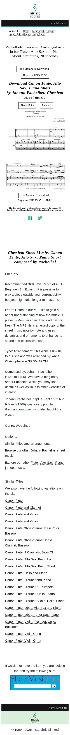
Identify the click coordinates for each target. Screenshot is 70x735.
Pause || (46, 105)
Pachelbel (47, 262)
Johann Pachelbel (43, 450)
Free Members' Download (33, 68)
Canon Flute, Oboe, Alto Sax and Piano (33, 607)
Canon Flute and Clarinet (23, 507)
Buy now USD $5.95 (35, 75)
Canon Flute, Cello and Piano (26, 573)
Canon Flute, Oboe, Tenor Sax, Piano (32, 614)
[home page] (35, 10)
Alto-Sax (46, 462)
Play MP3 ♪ (27, 105)
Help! (49, 200)
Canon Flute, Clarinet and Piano (28, 580)
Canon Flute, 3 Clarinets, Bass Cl (29, 552)
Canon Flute (14, 500)
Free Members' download (34, 195)
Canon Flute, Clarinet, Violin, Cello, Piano (34, 601)
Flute (34, 462)
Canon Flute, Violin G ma (23, 640)
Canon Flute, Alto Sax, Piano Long (29, 559)
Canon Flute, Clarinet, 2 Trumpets (29, 587)
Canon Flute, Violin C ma (23, 634)
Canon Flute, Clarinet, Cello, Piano (30, 594)
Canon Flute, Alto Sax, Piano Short (30, 566)
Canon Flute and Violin (21, 514)
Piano (59, 462)
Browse (10, 450)
